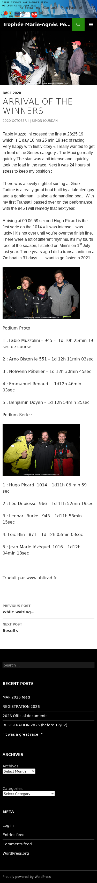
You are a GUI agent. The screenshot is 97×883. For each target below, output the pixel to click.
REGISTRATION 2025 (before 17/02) (35, 725)
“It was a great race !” (23, 734)
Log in (8, 825)
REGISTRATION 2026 (21, 706)
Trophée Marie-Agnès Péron (37, 24)
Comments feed (17, 844)
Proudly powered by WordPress (27, 877)
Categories (13, 788)
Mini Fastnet (71, 7)
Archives (10, 766)
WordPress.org (16, 853)
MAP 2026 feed (16, 697)
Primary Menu (91, 24)
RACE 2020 (12, 93)
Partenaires (29, 7)
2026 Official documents (25, 716)
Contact (50, 7)
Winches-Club (31, 13)
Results (12, 628)
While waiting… (18, 609)
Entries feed (14, 835)
